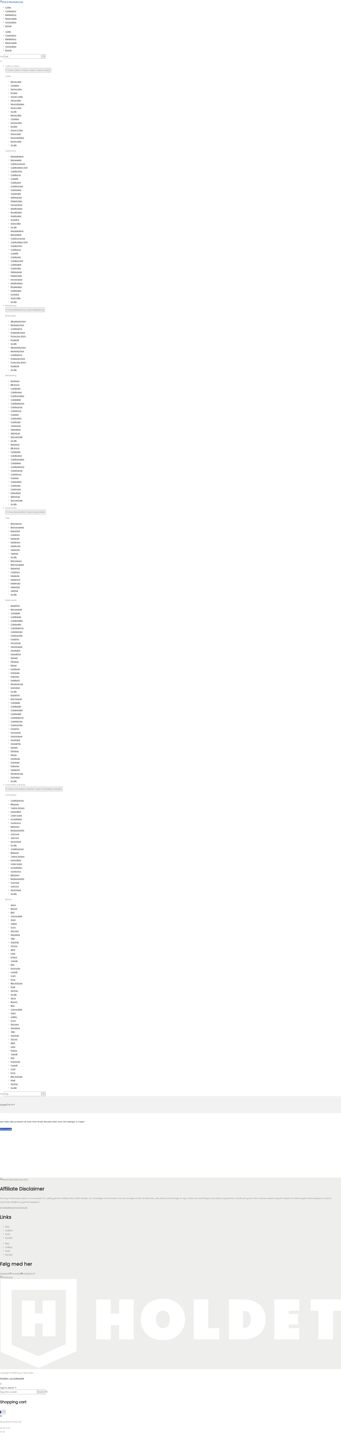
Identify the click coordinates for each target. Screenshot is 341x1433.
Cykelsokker (16, 418)
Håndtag (15, 661)
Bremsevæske (17, 527)
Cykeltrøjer (16, 422)
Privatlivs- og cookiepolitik (12, 1378)
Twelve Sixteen (18, 808)
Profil (7, 1234)
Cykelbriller (16, 388)
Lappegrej (15, 549)
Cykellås (14, 178)
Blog (7, 1226)
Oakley (14, 923)
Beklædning (10, 15)
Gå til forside (6, 1129)
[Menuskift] (1, 61)
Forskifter (15, 639)
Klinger (14, 665)
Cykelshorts (16, 411)
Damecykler (16, 89)
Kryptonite (15, 968)
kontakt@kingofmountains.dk (13, 1207)
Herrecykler (16, 100)
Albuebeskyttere (18, 321)
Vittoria (14, 946)
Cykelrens (15, 535)
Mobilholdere (17, 208)
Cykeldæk (15, 613)
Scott (13, 927)
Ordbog (8, 1230)
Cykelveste (16, 426)
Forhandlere (10, 22)
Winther (14, 991)
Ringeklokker (16, 212)
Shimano (15, 931)
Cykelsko (15, 414)
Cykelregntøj (16, 407)
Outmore (15, 834)
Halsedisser (16, 429)
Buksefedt (15, 531)
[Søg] (44, 56)
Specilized (15, 935)
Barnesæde (16, 160)
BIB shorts (15, 385)
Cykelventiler (17, 635)
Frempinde (16, 643)
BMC (13, 912)
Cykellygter (16, 182)
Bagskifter (15, 605)
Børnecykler (16, 81)
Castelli (14, 972)
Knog (13, 979)
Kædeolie (15, 538)
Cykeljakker (16, 399)
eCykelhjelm (16, 819)
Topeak (14, 961)
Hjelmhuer (15, 433)
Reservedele (11, 18)
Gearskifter (16, 654)
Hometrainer (16, 205)
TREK (13, 938)
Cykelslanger (17, 632)
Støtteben (15, 688)
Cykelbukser (16, 392)
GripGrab (15, 942)
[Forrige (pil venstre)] (1, 1431)
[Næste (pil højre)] (4, 1431)
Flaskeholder (16, 201)
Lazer (13, 953)
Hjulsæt (14, 658)
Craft (13, 976)
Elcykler (14, 93)
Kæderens (15, 542)
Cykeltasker (16, 190)
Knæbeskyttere (18, 332)
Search (41, 1392)
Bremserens (16, 523)
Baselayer (15, 381)
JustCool (15, 838)
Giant (13, 920)
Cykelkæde (16, 617)
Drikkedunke (16, 197)
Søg (1, 56)
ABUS (13, 949)
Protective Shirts (18, 336)
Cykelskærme (17, 628)
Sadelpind (15, 680)
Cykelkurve (16, 175)
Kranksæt (15, 673)
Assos (13, 905)
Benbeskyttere (17, 325)
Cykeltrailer (16, 193)
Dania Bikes (16, 811)
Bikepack (15, 804)
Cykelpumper (17, 186)
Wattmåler (16, 223)
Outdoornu (16, 823)
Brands (8, 26)
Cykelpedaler (17, 620)
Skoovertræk (17, 437)
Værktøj (14, 553)
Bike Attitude (16, 983)
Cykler (8, 7)
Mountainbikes (17, 104)
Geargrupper (17, 646)
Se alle (14, 111)
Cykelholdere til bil (19, 167)
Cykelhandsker (17, 396)
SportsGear (16, 841)
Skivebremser (17, 684)
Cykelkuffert (16, 171)
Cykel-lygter (16, 815)
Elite (12, 964)
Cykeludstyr (10, 11)
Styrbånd (15, 220)
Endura (14, 957)
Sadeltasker (16, 216)
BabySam (15, 826)
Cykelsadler (16, 624)
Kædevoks (15, 546)
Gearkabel (15, 650)
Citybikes (15, 85)
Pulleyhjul (15, 676)
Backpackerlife (17, 830)
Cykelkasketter (17, 403)
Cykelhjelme (16, 329)
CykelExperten (17, 800)
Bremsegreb (16, 609)
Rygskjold (15, 340)
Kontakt (9, 1237)
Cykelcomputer (18, 164)
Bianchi (14, 908)
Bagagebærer (17, 156)
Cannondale (16, 916)
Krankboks (15, 669)
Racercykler (16, 108)
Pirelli (13, 987)
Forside (3, 1104)
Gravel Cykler (17, 96)
